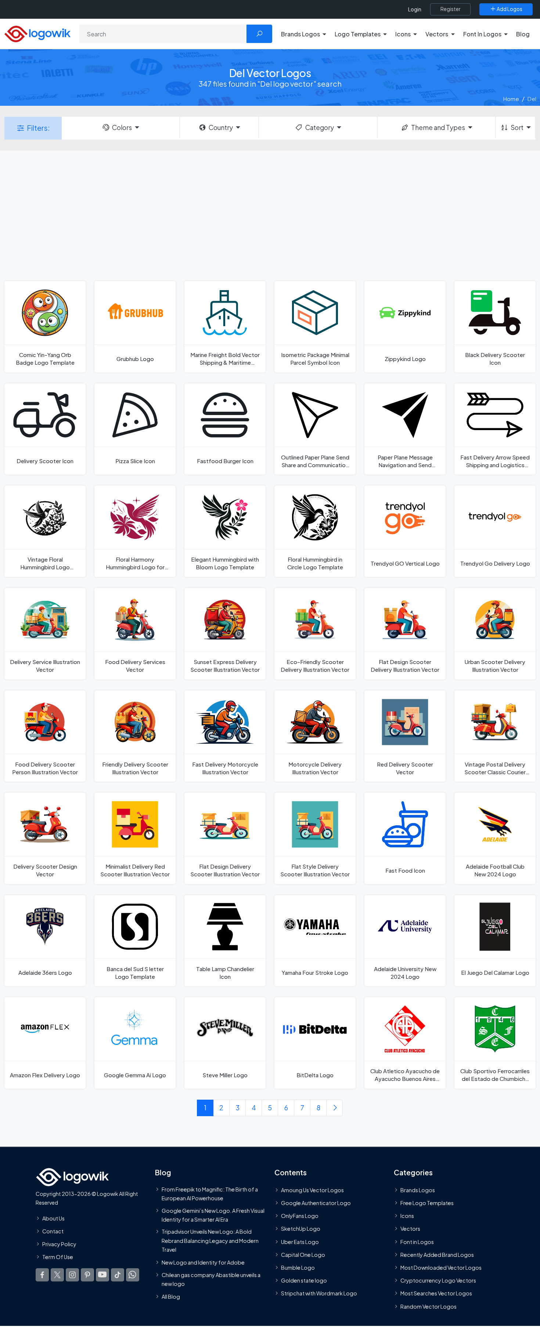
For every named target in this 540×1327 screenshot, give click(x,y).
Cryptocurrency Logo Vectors (438, 1280)
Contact (53, 1231)
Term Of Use (57, 1257)
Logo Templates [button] (358, 34)
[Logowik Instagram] (72, 1274)
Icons (407, 1215)
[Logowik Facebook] (42, 1274)
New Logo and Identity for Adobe (203, 1262)
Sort (517, 127)
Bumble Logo (298, 1267)
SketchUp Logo (300, 1228)
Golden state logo (304, 1280)
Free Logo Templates (427, 1203)
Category (319, 127)
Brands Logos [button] (300, 34)
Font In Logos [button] (482, 34)
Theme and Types (438, 127)
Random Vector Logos (428, 1306)
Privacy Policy (59, 1244)
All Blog (171, 1296)
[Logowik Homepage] (37, 33)
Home (511, 98)
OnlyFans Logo (299, 1215)
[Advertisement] (270, 214)
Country (221, 127)
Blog (523, 34)
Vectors (410, 1228)
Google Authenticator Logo (316, 1203)
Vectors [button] (436, 34)
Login (414, 9)
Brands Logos (417, 1190)
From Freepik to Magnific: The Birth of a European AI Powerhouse (210, 1193)
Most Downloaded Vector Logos (441, 1267)
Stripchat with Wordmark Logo (319, 1293)
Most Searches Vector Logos (436, 1293)
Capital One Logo (303, 1254)
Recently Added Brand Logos (437, 1254)
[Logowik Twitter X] (57, 1274)
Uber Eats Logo (300, 1241)
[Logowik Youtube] (102, 1274)
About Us (53, 1218)
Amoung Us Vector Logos (312, 1190)
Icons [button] (403, 34)
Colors (122, 127)
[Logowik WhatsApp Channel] (132, 1274)
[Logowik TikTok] (117, 1274)
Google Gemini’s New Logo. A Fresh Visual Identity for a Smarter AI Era (213, 1215)
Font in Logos (417, 1241)
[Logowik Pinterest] (87, 1274)
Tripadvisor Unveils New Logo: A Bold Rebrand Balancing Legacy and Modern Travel (210, 1240)
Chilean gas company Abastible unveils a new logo (211, 1279)
